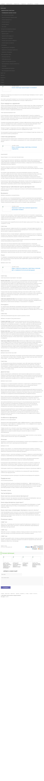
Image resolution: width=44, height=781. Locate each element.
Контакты (35, 593)
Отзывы (27, 593)
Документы (22, 593)
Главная (2, 593)
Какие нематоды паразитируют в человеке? (24, 87)
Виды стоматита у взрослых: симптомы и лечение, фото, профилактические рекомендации (7, 565)
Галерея (31, 593)
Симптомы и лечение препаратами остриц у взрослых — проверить (36, 565)
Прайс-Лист (12, 593)
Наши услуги (7, 593)
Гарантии (17, 593)
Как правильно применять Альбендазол (25, 564)
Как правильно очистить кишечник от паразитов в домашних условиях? (17, 565)
